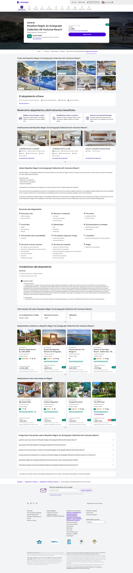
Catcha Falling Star (51, 402)
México (48, 554)
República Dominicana (37, 555)
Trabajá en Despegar (52, 514)
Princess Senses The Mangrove (76, 351)
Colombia (56, 552)
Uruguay (52, 555)
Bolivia (46, 552)
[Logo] (23, 2)
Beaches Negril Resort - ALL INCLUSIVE (28, 351)
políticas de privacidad (56, 495)
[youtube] (36, 503)
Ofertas (42, 9)
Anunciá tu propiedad (91, 514)
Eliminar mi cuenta (31, 520)
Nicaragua (52, 554)
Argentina (42, 552)
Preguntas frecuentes (52, 512)
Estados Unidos (46, 555)
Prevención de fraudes (72, 532)
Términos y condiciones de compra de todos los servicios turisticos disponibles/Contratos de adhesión (73, 515)
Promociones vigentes (72, 524)
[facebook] (28, 503)
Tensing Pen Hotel (75, 402)
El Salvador (33, 554)
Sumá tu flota (89, 512)
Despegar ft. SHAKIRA (71, 534)
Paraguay (61, 554)
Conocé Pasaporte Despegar (34, 512)
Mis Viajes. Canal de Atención (34, 516)
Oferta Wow (69, 530)
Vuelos (29, 9)
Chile (53, 552)
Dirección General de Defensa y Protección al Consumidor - (47, 563)
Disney (62, 9)
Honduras (44, 554)
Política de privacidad (71, 522)
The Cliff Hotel (99, 402)
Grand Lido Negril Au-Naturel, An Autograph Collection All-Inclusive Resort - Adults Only (52, 351)
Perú (65, 554)
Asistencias (82, 9)
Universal (68, 9)
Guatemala (39, 554)
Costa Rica (61, 552)
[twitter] (33, 503)
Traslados (89, 9)
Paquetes (35, 9)
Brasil (50, 552)
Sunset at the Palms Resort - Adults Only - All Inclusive (103, 351)
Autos (56, 9)
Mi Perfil (29, 518)
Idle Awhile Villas (25, 402)
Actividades (49, 9)
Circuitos (75, 9)
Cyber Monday (70, 526)
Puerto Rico (29, 555)
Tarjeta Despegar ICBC (32, 514)
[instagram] (31, 503)
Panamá (57, 554)
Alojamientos (21, 9)
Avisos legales (69, 535)
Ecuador (29, 554)
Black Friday (69, 528)
